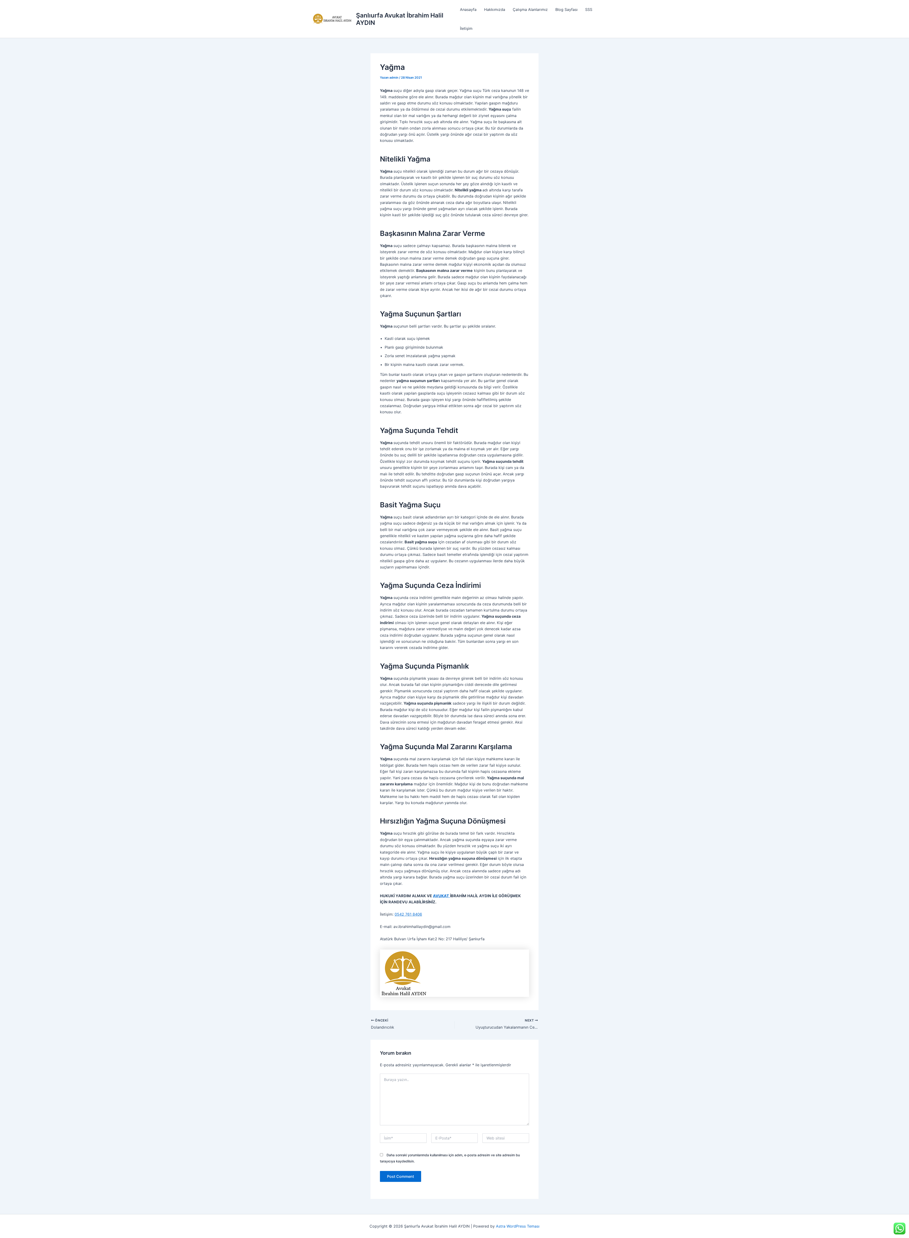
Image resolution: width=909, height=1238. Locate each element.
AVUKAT (441, 895)
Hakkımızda (494, 9)
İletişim (466, 28)
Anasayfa (468, 9)
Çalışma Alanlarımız (530, 9)
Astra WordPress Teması (517, 1226)
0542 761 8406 (408, 914)
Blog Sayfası (566, 9)
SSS (588, 9)
